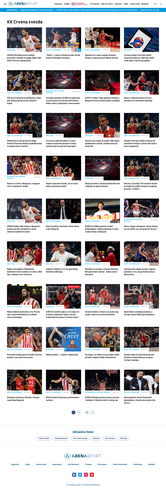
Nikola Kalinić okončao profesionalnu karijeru (62, 399)
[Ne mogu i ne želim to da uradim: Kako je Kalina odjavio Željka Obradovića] (102, 339)
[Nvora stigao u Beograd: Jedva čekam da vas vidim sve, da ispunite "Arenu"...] (141, 211)
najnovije (15, 464)
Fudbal (66, 4)
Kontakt (151, 464)
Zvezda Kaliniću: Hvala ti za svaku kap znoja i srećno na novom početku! (102, 313)
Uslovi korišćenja (120, 464)
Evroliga (11, 50)
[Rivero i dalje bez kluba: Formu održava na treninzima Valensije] (141, 82)
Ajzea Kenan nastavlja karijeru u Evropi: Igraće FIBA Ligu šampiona (139, 313)
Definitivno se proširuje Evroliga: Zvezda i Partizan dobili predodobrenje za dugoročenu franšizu (24, 144)
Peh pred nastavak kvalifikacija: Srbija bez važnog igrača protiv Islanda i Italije (24, 101)
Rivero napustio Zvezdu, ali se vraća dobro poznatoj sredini (62, 185)
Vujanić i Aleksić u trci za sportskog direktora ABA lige (62, 270)
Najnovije (58, 4)
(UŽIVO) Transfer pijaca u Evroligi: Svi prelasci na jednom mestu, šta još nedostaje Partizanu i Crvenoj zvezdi (62, 315)
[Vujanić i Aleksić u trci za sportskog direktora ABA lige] (63, 253)
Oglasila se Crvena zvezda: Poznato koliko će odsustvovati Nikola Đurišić (101, 56)
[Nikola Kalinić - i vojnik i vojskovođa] (63, 339)
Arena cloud (135, 4)
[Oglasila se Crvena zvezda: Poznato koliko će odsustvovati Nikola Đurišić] (102, 39)
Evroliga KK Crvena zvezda (55, 92)
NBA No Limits (107, 4)
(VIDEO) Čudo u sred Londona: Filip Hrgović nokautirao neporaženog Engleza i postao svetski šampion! (84, 10)
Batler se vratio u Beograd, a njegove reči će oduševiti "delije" (23, 185)
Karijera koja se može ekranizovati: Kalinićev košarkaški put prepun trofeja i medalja (139, 357)
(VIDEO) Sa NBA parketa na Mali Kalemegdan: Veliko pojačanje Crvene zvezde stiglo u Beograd (101, 229)
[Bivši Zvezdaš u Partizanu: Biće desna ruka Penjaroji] (63, 211)
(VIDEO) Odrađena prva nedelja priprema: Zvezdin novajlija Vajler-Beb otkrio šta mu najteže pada (24, 58)
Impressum (56, 464)
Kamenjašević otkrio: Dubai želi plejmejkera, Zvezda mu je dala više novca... (139, 400)
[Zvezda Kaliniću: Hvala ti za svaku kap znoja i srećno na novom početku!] (102, 296)
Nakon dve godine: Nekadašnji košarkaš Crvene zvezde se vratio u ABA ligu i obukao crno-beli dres (24, 272)
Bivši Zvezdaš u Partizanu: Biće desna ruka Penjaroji (62, 227)
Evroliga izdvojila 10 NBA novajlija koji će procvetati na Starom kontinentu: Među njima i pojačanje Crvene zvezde (63, 101)
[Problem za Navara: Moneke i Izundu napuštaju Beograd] (24, 382)
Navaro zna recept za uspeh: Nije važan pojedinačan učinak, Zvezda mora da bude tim (102, 144)
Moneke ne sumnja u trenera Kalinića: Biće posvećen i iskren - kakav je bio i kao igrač (101, 272)
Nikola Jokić (44, 438)
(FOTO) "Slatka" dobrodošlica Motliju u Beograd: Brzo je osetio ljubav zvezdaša (102, 99)
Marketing (137, 464)
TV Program (94, 4)
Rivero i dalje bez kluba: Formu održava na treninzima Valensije (138, 99)
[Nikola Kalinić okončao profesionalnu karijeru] (63, 382)
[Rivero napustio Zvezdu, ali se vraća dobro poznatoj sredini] (63, 168)
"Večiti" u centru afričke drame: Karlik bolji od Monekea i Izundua (63, 56)
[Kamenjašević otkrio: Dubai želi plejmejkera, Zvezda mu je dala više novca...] (141, 382)
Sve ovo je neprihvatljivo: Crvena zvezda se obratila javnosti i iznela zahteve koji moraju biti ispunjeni (61, 144)
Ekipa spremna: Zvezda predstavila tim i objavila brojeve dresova (102, 185)
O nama (88, 464)
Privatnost (102, 464)
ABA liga (128, 50)
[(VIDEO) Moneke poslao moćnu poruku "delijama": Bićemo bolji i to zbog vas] (102, 382)
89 (87, 412)
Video (126, 4)
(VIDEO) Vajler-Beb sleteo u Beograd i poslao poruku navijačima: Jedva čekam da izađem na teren (23, 229)
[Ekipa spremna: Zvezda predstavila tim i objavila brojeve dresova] (102, 168)
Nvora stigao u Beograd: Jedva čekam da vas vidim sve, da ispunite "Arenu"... (141, 227)
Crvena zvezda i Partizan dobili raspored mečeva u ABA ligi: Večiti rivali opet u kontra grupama (139, 58)
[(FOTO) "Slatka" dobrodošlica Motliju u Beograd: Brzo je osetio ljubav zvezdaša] (102, 82)
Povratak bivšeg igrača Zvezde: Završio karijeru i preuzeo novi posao (24, 356)
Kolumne (50, 350)
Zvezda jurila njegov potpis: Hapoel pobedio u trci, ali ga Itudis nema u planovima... (139, 272)
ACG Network (73, 464)
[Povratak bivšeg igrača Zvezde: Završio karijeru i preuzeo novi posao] (24, 339)
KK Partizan (110, 438)
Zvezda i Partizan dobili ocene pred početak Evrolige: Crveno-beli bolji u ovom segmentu (140, 144)
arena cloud (41, 464)
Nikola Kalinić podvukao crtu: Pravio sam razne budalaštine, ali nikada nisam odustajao (23, 315)
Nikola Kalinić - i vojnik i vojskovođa (62, 354)
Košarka (96, 438)
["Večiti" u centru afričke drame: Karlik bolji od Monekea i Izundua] (63, 39)
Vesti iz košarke (53, 50)
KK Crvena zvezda (80, 438)
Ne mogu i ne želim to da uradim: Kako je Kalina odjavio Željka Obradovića (102, 356)
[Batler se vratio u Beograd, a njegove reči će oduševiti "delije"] (24, 168)
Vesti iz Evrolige (131, 93)
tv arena (72, 485)
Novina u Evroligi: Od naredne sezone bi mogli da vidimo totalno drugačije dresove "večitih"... (140, 186)
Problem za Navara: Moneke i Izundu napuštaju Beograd (23, 399)
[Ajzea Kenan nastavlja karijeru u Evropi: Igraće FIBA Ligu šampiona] (141, 296)
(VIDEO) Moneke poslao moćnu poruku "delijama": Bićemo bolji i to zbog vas (102, 399)
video (27, 464)
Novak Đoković (61, 438)
